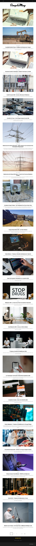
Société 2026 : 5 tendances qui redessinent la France (18, 498)
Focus (18, 252)
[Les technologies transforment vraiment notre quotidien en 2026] (18, 364)
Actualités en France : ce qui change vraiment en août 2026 (18, 118)
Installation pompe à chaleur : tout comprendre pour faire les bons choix (18, 205)
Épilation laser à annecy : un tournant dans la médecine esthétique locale (18, 525)
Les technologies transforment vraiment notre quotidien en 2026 (18, 375)
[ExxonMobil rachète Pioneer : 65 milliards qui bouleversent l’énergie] (18, 35)
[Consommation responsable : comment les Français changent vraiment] (18, 437)
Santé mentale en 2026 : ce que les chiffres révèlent (18, 326)
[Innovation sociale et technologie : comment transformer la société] (18, 59)
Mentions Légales (16, 540)
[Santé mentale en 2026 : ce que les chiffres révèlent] (18, 315)
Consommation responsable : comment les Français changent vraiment (18, 449)
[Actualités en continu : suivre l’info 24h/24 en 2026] (18, 388)
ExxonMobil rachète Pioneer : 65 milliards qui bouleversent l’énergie (18, 47)
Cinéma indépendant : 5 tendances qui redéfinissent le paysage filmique (18, 424)
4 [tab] (30, 16)
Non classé (18, 13)
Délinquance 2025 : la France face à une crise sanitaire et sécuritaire (18, 302)
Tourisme (18, 228)
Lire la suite (18, 20)
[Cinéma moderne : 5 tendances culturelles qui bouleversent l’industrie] (18, 242)
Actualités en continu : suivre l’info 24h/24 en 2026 (18, 399)
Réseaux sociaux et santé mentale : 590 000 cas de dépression (18, 473)
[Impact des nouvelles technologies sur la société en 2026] (18, 266)
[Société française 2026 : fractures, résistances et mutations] (18, 83)
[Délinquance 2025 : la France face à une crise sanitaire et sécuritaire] (18, 291)
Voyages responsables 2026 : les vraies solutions (18, 229)
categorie (18, 349)
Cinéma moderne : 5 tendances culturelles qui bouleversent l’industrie (18, 254)
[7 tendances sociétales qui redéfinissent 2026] (18, 339)
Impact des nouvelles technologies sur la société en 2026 (18, 278)
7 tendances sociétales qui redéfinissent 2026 (18, 351)
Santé (18, 325)
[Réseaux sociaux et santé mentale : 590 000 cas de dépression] (18, 462)
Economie (18, 45)
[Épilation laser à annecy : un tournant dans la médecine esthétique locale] (18, 512)
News (18, 116)
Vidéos (21, 540)
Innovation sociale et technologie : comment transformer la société (18, 71)
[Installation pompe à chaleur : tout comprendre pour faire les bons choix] (18, 191)
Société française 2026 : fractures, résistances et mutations (18, 94)
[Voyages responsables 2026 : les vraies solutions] (18, 218)
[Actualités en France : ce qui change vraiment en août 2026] (18, 106)
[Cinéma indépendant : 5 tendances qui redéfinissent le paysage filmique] (18, 412)
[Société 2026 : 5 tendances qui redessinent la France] (18, 486)
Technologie (18, 203)
